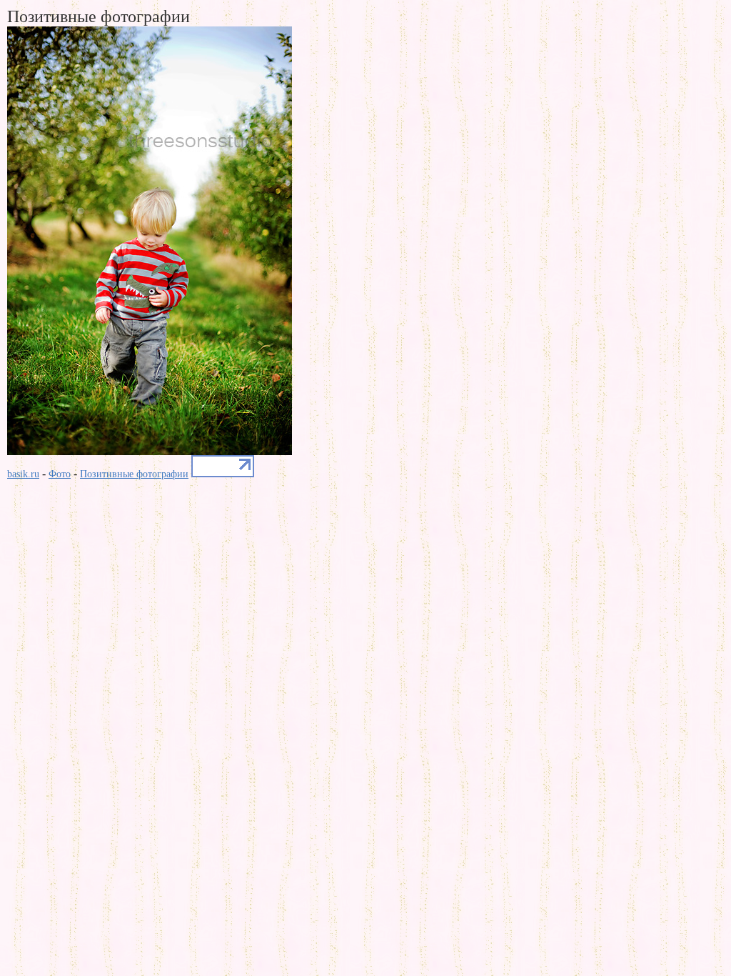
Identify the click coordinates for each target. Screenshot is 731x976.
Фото (60, 474)
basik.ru (23, 474)
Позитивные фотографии (134, 474)
